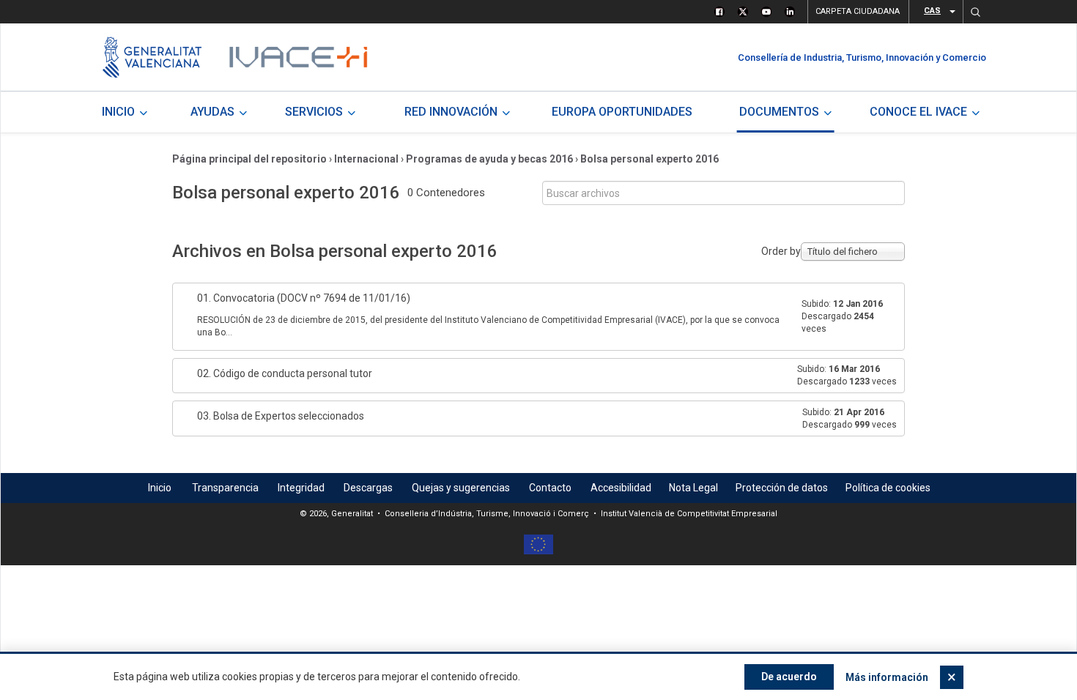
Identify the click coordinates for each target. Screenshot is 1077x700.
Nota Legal (693, 488)
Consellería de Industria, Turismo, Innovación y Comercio (862, 57)
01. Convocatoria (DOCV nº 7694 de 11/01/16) (303, 298)
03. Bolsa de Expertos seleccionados (280, 416)
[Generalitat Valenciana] (152, 57)
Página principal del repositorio (249, 159)
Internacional (366, 159)
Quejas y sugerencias (461, 488)
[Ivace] (297, 57)
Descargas (368, 488)
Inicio (159, 488)
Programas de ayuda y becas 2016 (489, 159)
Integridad (301, 488)
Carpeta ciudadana (857, 11)
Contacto (550, 488)
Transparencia (225, 488)
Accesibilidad (621, 488)
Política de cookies (887, 488)
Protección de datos (782, 488)
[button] (975, 11)
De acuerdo (789, 676)
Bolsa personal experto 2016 (649, 159)
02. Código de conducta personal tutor (284, 373)
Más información (886, 677)
